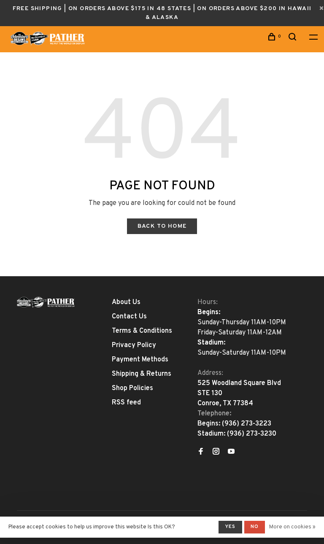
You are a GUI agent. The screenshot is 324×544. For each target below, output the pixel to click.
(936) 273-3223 (246, 424)
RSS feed (126, 403)
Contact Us (129, 316)
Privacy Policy (134, 345)
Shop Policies (132, 388)
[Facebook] (200, 452)
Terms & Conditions (142, 331)
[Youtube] (231, 452)
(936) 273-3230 (251, 434)
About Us (126, 302)
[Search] (294, 38)
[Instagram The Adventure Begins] (216, 452)
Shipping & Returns (141, 374)
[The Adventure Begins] (46, 302)
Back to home (162, 226)
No (255, 526)
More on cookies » (292, 527)
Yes (230, 526)
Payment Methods (140, 359)
